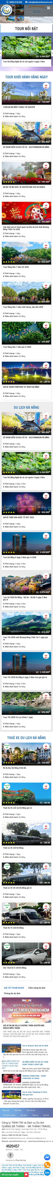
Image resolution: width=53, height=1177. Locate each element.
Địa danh (23, 1115)
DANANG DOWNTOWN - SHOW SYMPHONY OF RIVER (34, 1076)
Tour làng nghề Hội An (31, 1169)
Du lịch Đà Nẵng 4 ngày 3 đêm (37, 1172)
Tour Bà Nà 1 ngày (30, 1165)
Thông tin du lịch (12, 993)
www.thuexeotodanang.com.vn (39, 1141)
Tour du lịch (30, 1110)
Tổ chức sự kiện (9, 1115)
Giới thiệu (17, 1110)
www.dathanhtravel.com (18, 1141)
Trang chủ (5, 1110)
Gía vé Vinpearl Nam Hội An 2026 (35, 1045)
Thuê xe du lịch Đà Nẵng (26, 737)
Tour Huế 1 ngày (19, 1167)
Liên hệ (46, 1115)
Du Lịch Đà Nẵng (26, 407)
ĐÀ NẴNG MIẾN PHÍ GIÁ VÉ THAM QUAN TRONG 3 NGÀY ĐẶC (35, 1063)
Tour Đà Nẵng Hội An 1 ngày (36, 1167)
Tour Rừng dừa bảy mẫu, (16, 1172)
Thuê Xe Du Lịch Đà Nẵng (34, 1174)
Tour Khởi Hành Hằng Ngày (26, 76)
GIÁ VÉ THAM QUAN (14, 987)
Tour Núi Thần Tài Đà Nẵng (12, 1165)
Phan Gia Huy (21, 1160)
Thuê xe (35, 1115)
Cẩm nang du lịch (36, 987)
